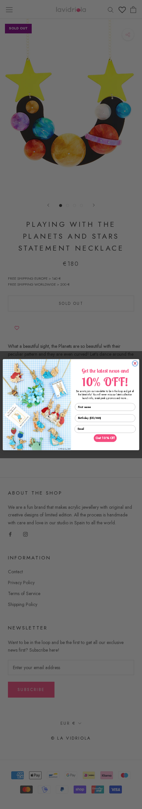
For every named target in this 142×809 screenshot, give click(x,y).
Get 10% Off (105, 438)
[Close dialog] (135, 363)
